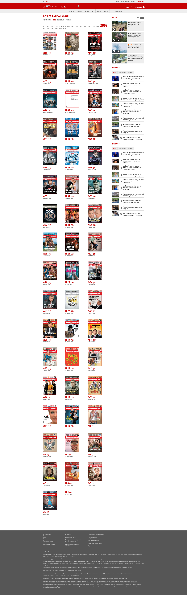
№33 (92, 196)
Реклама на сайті (70, 537)
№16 (69, 368)
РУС (44, 1)
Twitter (47, 538)
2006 (48, 28)
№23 (47, 311)
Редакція (90, 545)
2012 (85, 26)
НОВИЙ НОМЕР (47, 20)
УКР (47, 1)
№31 (69, 225)
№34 (69, 196)
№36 (92, 167)
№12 (92, 397)
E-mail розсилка (50, 544)
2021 (48, 26)
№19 (69, 339)
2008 (104, 25)
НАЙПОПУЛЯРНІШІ (130, 1)
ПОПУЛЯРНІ (115, 68)
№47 (47, 81)
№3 (91, 483)
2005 (52, 28)
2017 (64, 26)
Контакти (68, 534)
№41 (47, 138)
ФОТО (122, 1)
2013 (81, 26)
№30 (92, 225)
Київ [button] (44, 7)
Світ (93, 11)
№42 (92, 110)
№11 (47, 425)
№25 (69, 282)
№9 (91, 425)
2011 (89, 26)
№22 (69, 311)
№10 (69, 425)
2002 (64, 28)
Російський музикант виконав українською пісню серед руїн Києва (132, 91)
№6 (91, 454)
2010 (93, 26)
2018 (60, 26)
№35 (47, 196)
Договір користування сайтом (96, 534)
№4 (68, 483)
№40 (69, 138)
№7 (68, 454)
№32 (47, 225)
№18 (92, 339)
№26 (47, 282)
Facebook (48, 534)
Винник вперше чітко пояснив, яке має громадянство (133, 99)
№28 (69, 253)
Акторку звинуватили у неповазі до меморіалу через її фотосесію (133, 104)
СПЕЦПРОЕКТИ (140, 1)
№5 (46, 483)
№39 (92, 138)
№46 (69, 81)
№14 (47, 397)
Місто (87, 11)
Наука (106, 11)
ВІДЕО (117, 1)
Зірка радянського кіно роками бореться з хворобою (132, 138)
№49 (69, 52)
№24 (92, 282)
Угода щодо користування (95, 543)
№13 (69, 397)
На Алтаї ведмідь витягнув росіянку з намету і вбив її (132, 125)
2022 (44, 26)
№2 (46, 512)
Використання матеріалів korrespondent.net (73, 540)
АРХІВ (54, 20)
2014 (77, 26)
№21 (92, 311)
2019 (56, 26)
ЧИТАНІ (114, 72)
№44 (47, 110)
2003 (60, 28)
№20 (47, 339)
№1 (68, 492)
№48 (92, 52)
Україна (79, 11)
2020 (52, 26)
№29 (47, 253)
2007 (44, 28)
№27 (92, 253)
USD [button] (56, 7)
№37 (69, 167)
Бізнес (99, 11)
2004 (56, 28)
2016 (68, 26)
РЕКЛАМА (68, 20)
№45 (92, 81)
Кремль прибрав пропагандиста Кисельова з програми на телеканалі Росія (133, 78)
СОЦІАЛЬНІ (130, 72)
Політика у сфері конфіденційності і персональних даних (93, 539)
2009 (97, 26)
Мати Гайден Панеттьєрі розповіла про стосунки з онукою (132, 85)
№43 (69, 110)
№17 (47, 368)
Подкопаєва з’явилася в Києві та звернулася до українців (132, 111)
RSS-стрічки (49, 541)
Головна (71, 11)
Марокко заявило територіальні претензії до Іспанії (133, 119)
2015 (72, 26)
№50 (47, 52)
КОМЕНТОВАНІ (122, 72)
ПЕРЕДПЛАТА (60, 20)
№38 (47, 167)
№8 (46, 454)
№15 (92, 368)
